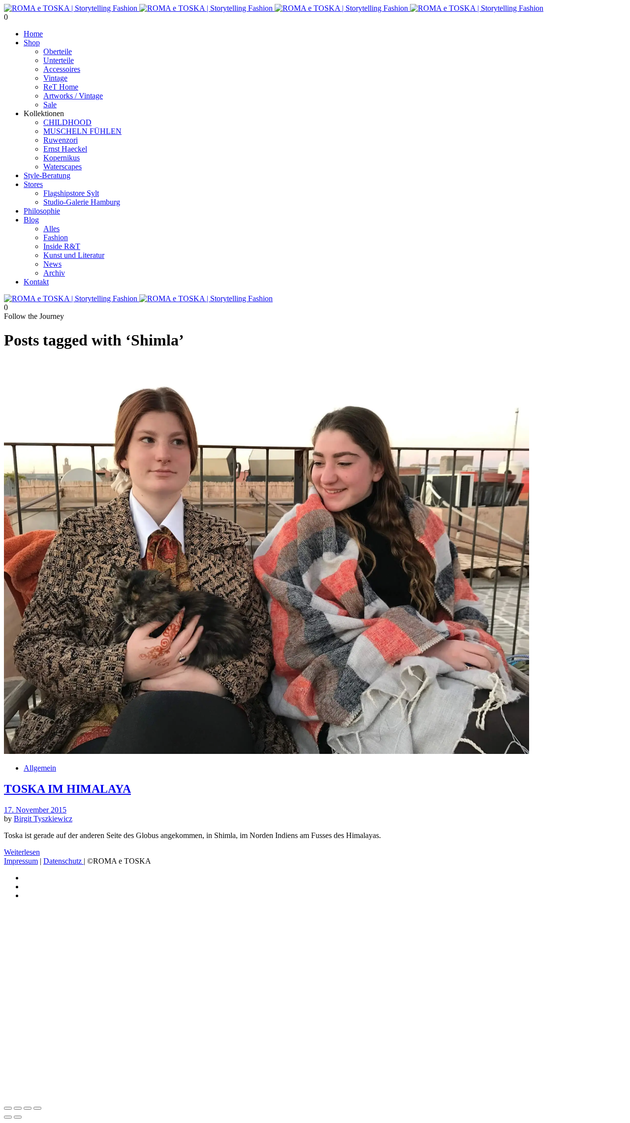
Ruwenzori (60, 140)
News (52, 264)
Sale (50, 104)
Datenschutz (63, 861)
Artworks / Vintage (73, 96)
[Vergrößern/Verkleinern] (8, 1108)
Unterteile (58, 60)
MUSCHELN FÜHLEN (82, 131)
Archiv (54, 273)
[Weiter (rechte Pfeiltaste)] (18, 1117)
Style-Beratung (47, 175)
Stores (33, 184)
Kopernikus (61, 158)
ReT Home (60, 87)
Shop (32, 42)
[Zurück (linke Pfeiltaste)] (8, 1117)
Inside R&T (61, 246)
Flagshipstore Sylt (71, 193)
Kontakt (36, 282)
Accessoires (61, 69)
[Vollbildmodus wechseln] (18, 1108)
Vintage (55, 78)
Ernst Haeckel (65, 149)
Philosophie (42, 211)
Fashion (55, 237)
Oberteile (57, 51)
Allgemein (40, 768)
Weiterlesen (22, 852)
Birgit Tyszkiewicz (43, 818)
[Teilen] (28, 1108)
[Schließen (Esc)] (37, 1108)
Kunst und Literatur (73, 255)
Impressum (21, 861)
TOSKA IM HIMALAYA (67, 788)
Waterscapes (62, 166)
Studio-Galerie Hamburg (81, 202)
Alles (51, 228)
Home (33, 34)
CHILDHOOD (67, 122)
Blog (31, 220)
